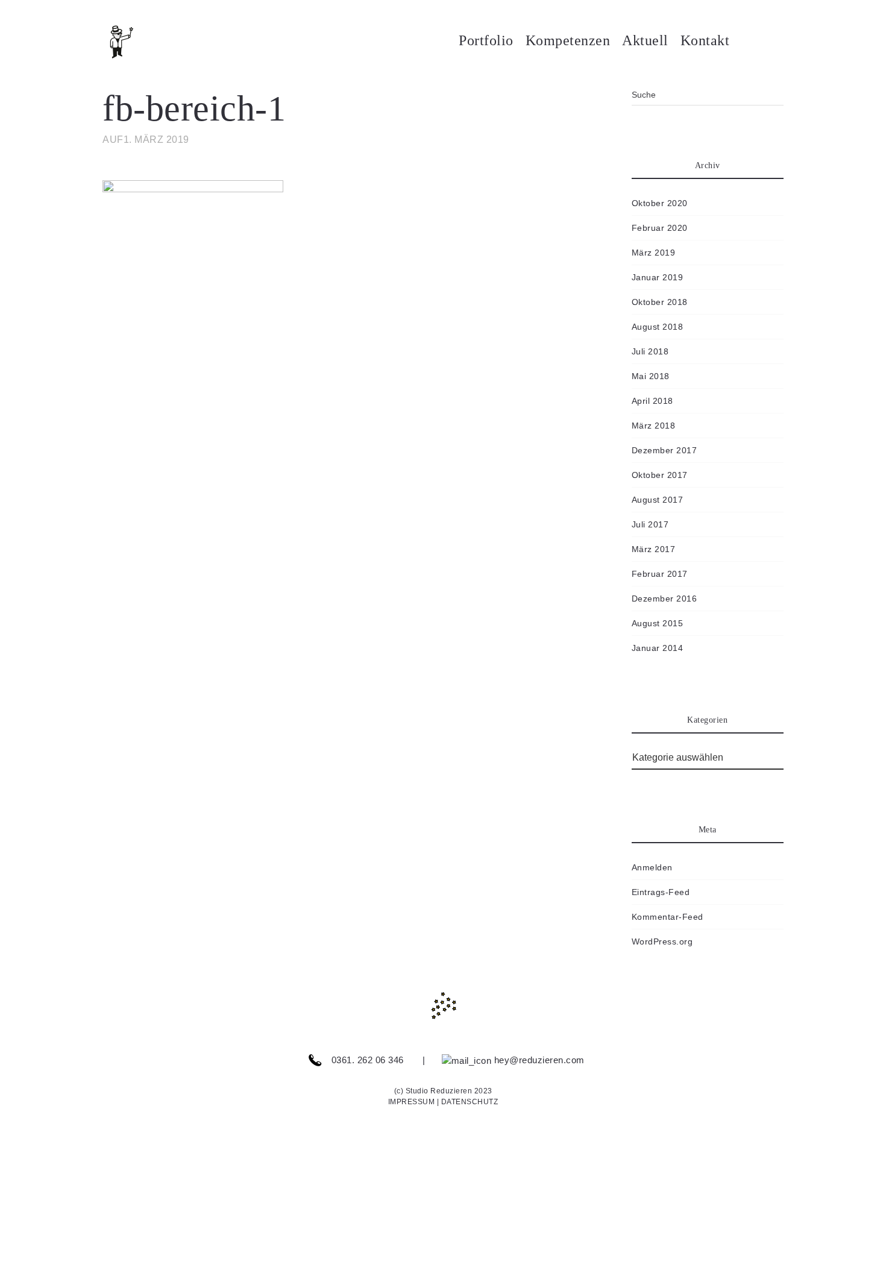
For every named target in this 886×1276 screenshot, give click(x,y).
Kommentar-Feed (667, 917)
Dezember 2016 (664, 598)
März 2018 (654, 425)
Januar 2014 (657, 648)
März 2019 (654, 252)
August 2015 (657, 623)
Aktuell (645, 40)
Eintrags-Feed (661, 892)
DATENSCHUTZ (469, 1102)
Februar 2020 (660, 228)
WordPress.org (662, 941)
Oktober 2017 (660, 475)
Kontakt (705, 40)
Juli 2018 (650, 351)
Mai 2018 (651, 376)
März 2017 (654, 549)
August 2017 (657, 499)
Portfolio (486, 40)
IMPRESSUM (411, 1102)
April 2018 (652, 401)
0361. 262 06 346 (366, 1060)
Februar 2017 (660, 574)
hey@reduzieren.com (538, 1060)
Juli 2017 (650, 524)
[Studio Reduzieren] (138, 42)
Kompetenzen (568, 40)
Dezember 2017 (664, 450)
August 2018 (657, 327)
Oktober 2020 (660, 203)
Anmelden (652, 867)
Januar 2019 (657, 277)
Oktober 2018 (660, 302)
